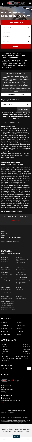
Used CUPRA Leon (5, 269)
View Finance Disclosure (16, 94)
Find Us (19, 334)
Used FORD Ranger (20, 269)
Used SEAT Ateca (20, 289)
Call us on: (11, 211)
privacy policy (22, 410)
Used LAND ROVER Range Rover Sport (22, 283)
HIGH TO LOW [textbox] (7, 104)
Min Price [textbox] (6, 37)
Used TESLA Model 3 (21, 298)
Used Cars (8, 54)
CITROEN (14, 54)
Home (3, 54)
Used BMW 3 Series (20, 262)
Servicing (5, 331)
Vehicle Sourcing (8, 328)
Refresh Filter (23, 109)
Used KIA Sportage (5, 279)
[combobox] (16, 27)
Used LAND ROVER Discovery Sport (23, 280)
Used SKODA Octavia (6, 298)
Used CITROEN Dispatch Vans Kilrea (10, 241)
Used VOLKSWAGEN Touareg (8, 309)
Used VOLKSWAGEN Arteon (7, 303)
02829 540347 (7, 396)
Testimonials (6, 334)
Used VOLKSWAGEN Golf (7, 305)
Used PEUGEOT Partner (6, 292)
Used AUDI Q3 (4, 261)
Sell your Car (21, 325)
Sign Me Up (16, 220)
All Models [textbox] (7, 32)
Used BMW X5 (19, 264)
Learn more (16, 434)
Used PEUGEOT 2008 (6, 289)
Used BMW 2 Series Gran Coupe (22, 260)
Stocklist (19, 322)
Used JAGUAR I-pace (21, 274)
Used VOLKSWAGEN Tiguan (8, 307)
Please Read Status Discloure (7, 412)
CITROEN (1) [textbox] (7, 27)
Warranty (20, 331)
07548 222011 (7, 398)
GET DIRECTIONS (6, 365)
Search (16, 46)
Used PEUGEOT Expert (6, 291)
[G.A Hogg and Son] (16, 3)
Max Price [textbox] (6, 41)
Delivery (19, 328)
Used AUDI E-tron (5, 259)
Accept (16, 436)
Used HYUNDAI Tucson (6, 274)
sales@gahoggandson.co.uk (11, 400)
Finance (5, 325)
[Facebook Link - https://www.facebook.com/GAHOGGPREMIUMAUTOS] (3, 403)
